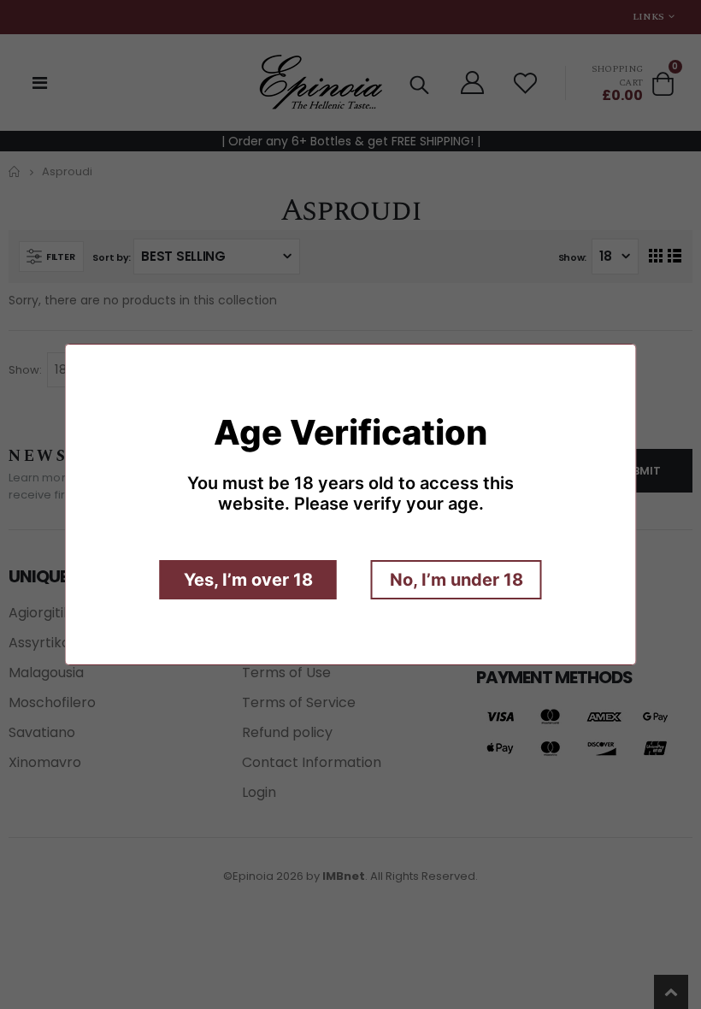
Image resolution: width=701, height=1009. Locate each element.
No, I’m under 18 (456, 579)
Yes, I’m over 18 (248, 579)
